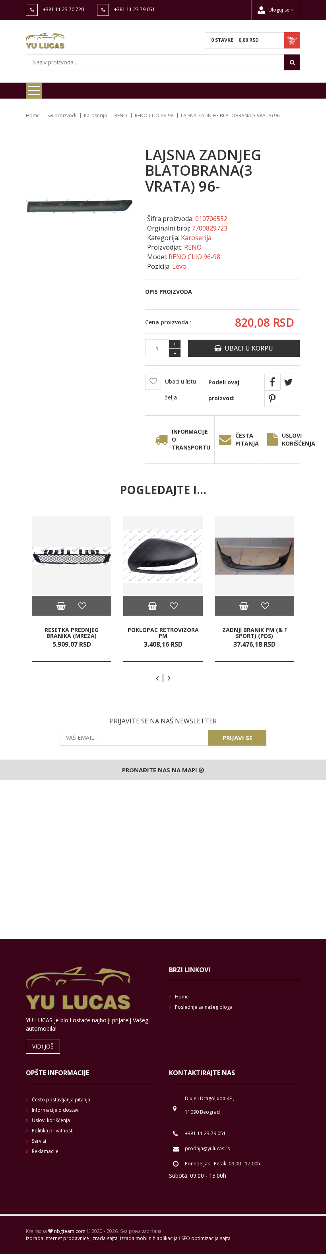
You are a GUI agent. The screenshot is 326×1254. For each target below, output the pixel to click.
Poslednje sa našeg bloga (204, 1007)
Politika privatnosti (53, 1130)
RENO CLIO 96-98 (154, 115)
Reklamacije (45, 1151)
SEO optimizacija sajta (206, 1238)
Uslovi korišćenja (298, 439)
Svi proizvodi (61, 115)
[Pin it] (272, 398)
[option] (71, 589)
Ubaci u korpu (247, 348)
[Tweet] (288, 382)
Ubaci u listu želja (180, 389)
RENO (120, 115)
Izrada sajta (104, 1238)
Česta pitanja (247, 439)
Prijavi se (237, 738)
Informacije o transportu (191, 439)
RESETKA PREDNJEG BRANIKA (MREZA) (72, 632)
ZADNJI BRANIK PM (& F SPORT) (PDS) (254, 632)
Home (33, 115)
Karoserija (95, 115)
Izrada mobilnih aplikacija (149, 1238)
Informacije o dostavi (56, 1110)
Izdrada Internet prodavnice (57, 1238)
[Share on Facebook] (272, 382)
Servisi (39, 1141)
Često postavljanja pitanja (61, 1099)
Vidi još (43, 1046)
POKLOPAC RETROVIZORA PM (163, 632)
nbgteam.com (69, 1231)
